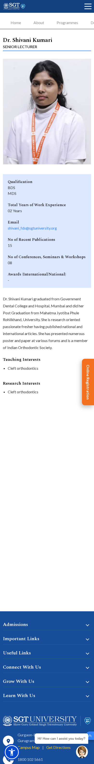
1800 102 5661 (30, 759)
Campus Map (29, 747)
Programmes (67, 22)
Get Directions (58, 747)
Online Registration (88, 382)
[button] (12, 752)
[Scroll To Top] (90, 735)
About (39, 22)
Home (16, 22)
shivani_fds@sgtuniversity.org (32, 228)
